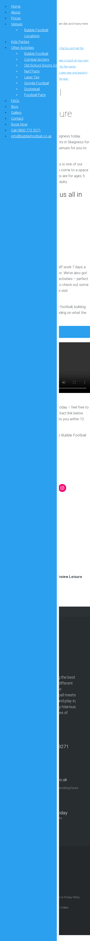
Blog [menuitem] (14, 107)
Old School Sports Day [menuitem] (41, 65)
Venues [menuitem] (16, 24)
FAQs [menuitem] (15, 101)
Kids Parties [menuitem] (20, 42)
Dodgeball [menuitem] (32, 89)
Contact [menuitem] (17, 118)
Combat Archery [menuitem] (36, 59)
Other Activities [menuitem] (22, 48)
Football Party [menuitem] (35, 95)
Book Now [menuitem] (19, 124)
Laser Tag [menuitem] (31, 77)
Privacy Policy (72, 897)
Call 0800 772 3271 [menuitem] (26, 130)
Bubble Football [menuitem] (36, 54)
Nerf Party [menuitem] (32, 71)
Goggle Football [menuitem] (36, 83)
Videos (64, 907)
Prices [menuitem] (16, 18)
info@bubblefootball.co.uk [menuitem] (31, 136)
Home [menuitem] (16, 6)
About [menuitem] (15, 12)
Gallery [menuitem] (16, 113)
